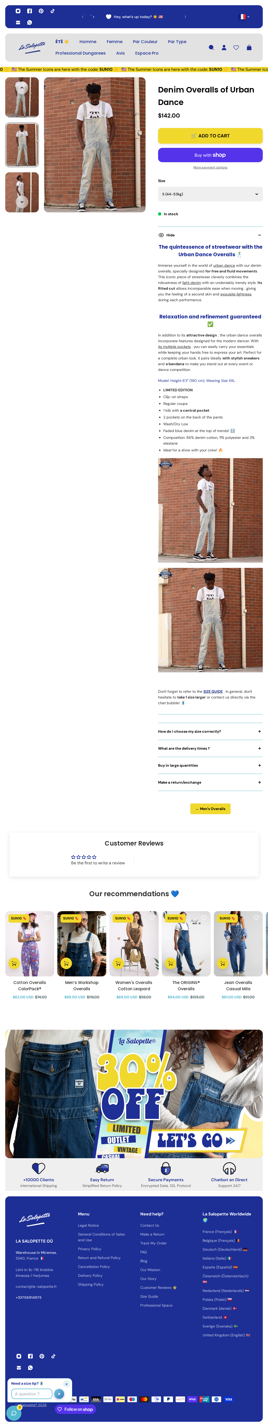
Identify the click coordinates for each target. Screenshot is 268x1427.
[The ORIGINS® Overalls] (186, 943)
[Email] (18, 22)
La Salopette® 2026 (31, 1405)
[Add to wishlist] (47, 917)
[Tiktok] (52, 11)
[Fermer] (82, 1294)
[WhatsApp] (29, 22)
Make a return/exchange (179, 782)
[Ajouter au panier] (14, 963)
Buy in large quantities (178, 765)
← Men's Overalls (210, 808)
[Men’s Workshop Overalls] (81, 943)
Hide (170, 235)
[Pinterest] (41, 11)
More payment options (210, 167)
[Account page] (224, 47)
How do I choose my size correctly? (189, 731)
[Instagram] (18, 11)
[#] (134, 1094)
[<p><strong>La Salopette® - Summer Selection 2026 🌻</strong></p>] (162, 17)
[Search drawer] (211, 47)
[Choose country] (244, 17)
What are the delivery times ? (184, 748)
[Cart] (249, 47)
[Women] (133, 943)
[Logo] (31, 47)
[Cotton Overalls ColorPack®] (29, 943)
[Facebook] (29, 11)
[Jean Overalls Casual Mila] (238, 943)
